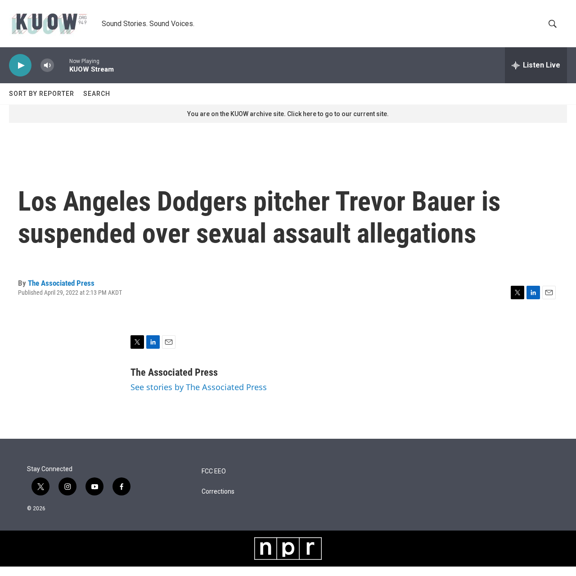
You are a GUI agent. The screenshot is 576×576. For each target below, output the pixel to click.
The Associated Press (61, 283)
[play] (20, 65)
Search (96, 93)
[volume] (47, 65)
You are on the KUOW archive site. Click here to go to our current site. (288, 113)
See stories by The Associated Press (198, 387)
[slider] (61, 65)
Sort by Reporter (41, 93)
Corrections (218, 491)
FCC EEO (214, 471)
